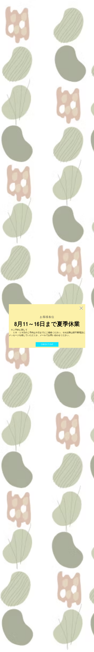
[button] (81, 308)
